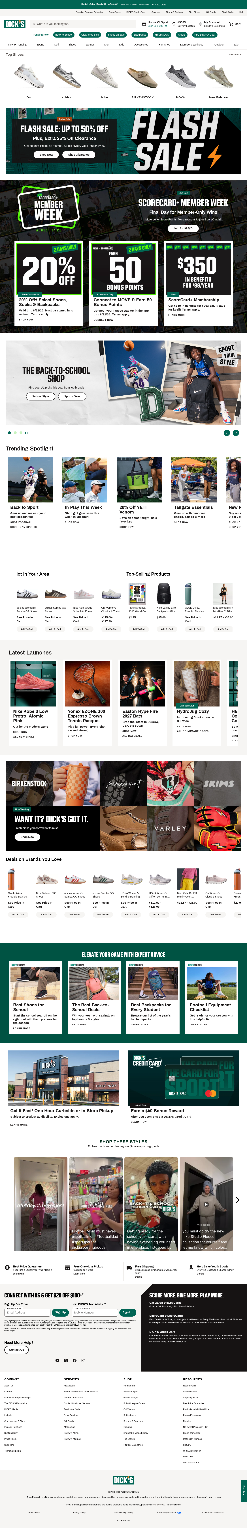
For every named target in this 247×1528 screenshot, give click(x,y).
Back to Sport (24, 507)
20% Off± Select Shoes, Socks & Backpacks (43, 302)
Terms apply (120, 314)
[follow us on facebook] (75, 1360)
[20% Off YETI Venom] (139, 502)
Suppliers (9, 1445)
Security (187, 1445)
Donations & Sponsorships (17, 1397)
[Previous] (227, 433)
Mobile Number (82, 1308)
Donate (200, 1274)
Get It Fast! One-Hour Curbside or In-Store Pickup (61, 1110)
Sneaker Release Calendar (89, 12)
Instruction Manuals (192, 1439)
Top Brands (129, 1439)
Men (106, 44)
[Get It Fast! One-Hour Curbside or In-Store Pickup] (63, 1105)
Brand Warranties (191, 1433)
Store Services (71, 1415)
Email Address (14, 1308)
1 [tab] (21, 432)
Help (241, 12)
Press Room (10, 1439)
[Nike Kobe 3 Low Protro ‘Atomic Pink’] (33, 706)
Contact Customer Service (77, 1403)
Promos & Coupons (133, 1421)
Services (156, 12)
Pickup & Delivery (174, 12)
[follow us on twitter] (66, 1360)
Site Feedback (123, 1520)
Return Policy (189, 1385)
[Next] (236, 433)
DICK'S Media (11, 1409)
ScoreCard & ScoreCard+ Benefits (81, 1391)
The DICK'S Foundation (15, 1403)
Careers (8, 1391)
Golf (56, 44)
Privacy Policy (79, 1512)
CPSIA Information (192, 1451)
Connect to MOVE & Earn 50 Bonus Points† (123, 302)
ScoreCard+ (115, 12)
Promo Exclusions (192, 1415)
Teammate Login (12, 1451)
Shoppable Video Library (136, 1433)
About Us (8, 1385)
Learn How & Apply (176, 1341)
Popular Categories (133, 1445)
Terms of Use (33, 1512)
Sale (236, 44)
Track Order (228, 12)
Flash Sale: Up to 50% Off (64, 129)
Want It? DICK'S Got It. (51, 819)
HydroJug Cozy (193, 711)
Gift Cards (211, 12)
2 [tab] (9, 432)
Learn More (18, 1274)
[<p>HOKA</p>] (180, 91)
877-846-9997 (159, 1504)
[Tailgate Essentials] (194, 502)
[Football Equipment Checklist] (212, 999)
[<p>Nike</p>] (104, 91)
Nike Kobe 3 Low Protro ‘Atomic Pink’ (30, 716)
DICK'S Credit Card (136, 12)
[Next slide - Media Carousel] (237, 1200)
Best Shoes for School (28, 1007)
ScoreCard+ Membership (193, 300)
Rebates (128, 1427)
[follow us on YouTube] (57, 1360)
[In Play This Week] (84, 502)
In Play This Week (83, 507)
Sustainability (11, 1433)
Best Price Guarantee (193, 1403)
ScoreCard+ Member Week (183, 202)
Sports (40, 44)
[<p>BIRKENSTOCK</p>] (142, 91)
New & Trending (17, 44)
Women (90, 44)
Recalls (187, 1421)
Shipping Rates (190, 1397)
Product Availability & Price (196, 1409)
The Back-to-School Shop (56, 374)
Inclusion (8, 1415)
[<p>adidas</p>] (66, 91)
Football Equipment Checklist (210, 1007)
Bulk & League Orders (134, 1403)
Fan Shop (164, 44)
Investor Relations (13, 1427)
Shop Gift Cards (186, 1306)
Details (138, 1277)
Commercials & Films (14, 1421)
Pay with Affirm (71, 1433)
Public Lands (130, 1415)
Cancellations (190, 1391)
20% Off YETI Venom (133, 509)
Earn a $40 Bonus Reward (157, 1110)
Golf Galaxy (129, 1409)
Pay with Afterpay (72, 1439)
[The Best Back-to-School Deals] (94, 999)
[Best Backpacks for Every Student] (153, 999)
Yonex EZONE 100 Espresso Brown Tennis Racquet (86, 716)
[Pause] (26, 432)
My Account (69, 1385)
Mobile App (69, 1427)
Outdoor (219, 44)
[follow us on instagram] (83, 1360)
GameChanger (131, 1397)
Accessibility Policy (123, 1512)
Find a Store (129, 1385)
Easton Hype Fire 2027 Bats (140, 713)
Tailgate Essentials (193, 507)
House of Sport (131, 1391)
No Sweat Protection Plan (195, 1427)
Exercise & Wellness (192, 44)
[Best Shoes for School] (35, 999)
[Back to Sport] (30, 502)
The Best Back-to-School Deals (90, 1007)
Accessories (141, 44)
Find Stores (194, 12)
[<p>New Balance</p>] (218, 91)
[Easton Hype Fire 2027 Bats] (142, 706)
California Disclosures (213, 1512)
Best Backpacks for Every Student (151, 1007)
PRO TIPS (188, 1456)
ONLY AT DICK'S (191, 1462)
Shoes (72, 44)
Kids (122, 44)
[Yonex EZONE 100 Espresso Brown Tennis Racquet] (87, 706)
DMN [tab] (15, 432)
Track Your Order (72, 1409)
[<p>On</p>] (28, 91)
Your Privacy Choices (165, 1512)
